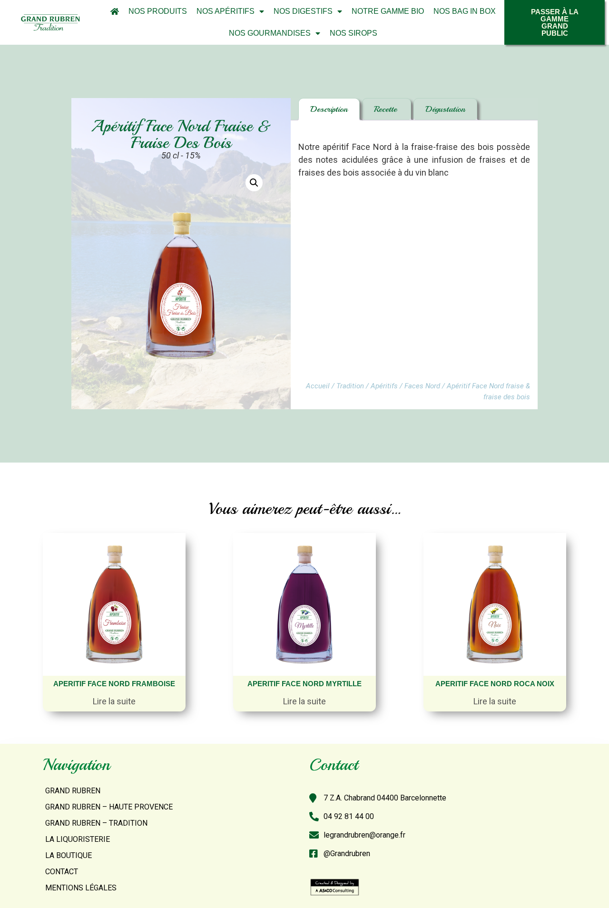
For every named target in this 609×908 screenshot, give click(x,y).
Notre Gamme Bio (388, 11)
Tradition (350, 386)
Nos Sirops (353, 33)
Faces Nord (422, 386)
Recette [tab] (386, 109)
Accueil (318, 386)
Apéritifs (384, 386)
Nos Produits (157, 11)
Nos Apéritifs (225, 11)
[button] (254, 182)
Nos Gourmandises (270, 33)
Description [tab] (329, 109)
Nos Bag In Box (464, 11)
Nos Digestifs (303, 11)
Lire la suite (114, 701)
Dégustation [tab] (445, 109)
